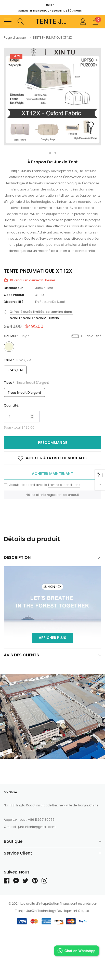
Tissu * (26, 382)
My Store (10, 792)
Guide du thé (90, 336)
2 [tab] (55, 153)
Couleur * (16, 336)
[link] (8, 880)
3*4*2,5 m (15, 370)
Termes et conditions (64, 485)
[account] (83, 21)
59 (28, 495)
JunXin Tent (44, 288)
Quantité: (11, 405)
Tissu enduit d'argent (24, 392)
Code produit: (14, 295)
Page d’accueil (15, 37)
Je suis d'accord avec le (27, 485)
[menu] (7, 21)
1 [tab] (50, 153)
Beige (9, 347)
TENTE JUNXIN (52, 21)
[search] (21, 21)
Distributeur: (13, 288)
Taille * (17, 360)
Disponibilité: (14, 302)
